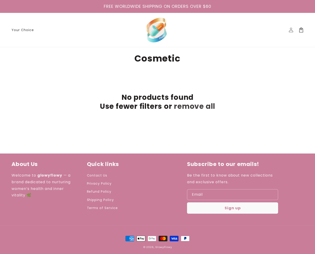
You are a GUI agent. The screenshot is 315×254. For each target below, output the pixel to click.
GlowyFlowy (163, 247)
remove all (194, 106)
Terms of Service (102, 208)
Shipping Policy (100, 200)
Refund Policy (99, 191)
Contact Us (97, 175)
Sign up (233, 208)
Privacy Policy (99, 183)
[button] (301, 30)
